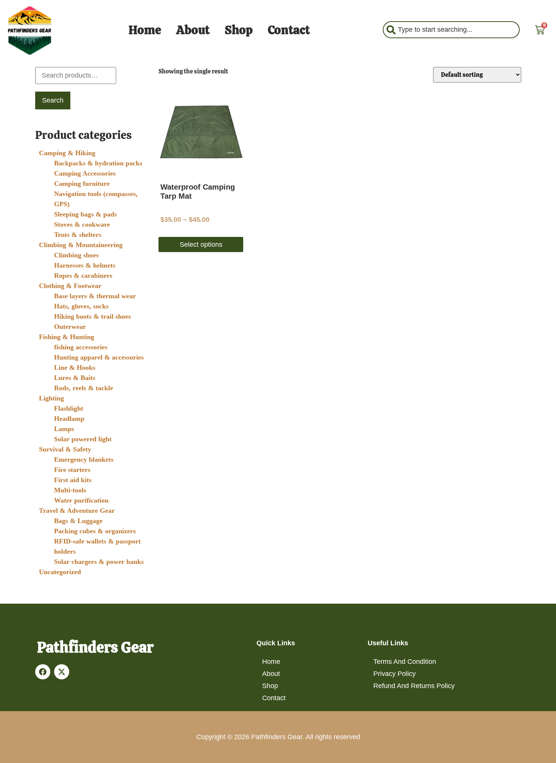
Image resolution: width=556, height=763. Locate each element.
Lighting (51, 398)
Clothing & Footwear (70, 286)
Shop (239, 30)
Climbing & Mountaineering (81, 245)
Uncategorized (60, 572)
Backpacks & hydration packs (98, 163)
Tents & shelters (77, 234)
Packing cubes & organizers (95, 531)
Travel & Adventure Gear (77, 510)
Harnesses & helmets (84, 265)
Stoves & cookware (82, 224)
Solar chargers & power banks (99, 561)
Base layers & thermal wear (95, 296)
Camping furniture (82, 183)
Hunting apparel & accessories (99, 357)
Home (145, 30)
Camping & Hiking (67, 153)
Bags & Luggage (78, 521)
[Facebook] (42, 671)
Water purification (81, 500)
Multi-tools (70, 490)
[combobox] (451, 29)
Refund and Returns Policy (414, 686)
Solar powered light (83, 439)
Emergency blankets (83, 459)
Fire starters (72, 469)
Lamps (64, 429)
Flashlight (68, 408)
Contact (289, 30)
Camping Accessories (85, 173)
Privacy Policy (394, 673)
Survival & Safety (65, 449)
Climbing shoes (76, 255)
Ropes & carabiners (83, 275)
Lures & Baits (74, 378)
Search (53, 100)
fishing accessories (80, 347)
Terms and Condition (404, 661)
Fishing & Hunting (66, 337)
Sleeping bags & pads (85, 214)
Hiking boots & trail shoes (92, 316)
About (193, 30)
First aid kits (73, 480)
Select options (201, 244)
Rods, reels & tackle (83, 388)
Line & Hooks (74, 367)
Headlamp (69, 418)
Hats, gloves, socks (81, 306)
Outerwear (70, 326)
